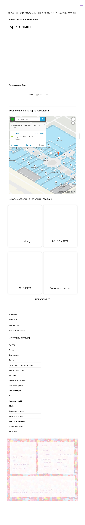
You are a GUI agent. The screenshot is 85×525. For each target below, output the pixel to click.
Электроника (14, 355)
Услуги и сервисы (67, 13)
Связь (11, 396)
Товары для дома (15, 391)
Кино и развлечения (47, 13)
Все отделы (13, 432)
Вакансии (45, 446)
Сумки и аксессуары (17, 380)
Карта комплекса (17, 331)
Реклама (45, 450)
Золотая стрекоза (60, 288)
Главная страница (14, 19)
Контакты (61, 450)
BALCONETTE (60, 241)
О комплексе (47, 466)
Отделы (23, 19)
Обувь (11, 350)
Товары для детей (16, 386)
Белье (29, 19)
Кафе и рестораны (28, 13)
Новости (13, 320)
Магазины (13, 13)
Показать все (42, 299)
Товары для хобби (16, 401)
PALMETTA (24, 288)
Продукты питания (16, 411)
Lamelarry (24, 241)
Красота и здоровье (16, 370)
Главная (13, 314)
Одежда (12, 345)
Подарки (12, 375)
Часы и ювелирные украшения (21, 365)
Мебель (12, 406)
